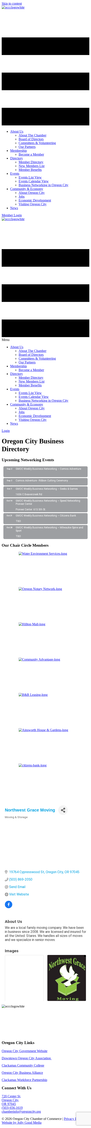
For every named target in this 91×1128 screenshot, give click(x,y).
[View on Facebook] (8, 907)
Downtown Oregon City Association (27, 1058)
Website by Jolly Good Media (21, 1122)
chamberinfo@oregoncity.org (21, 1111)
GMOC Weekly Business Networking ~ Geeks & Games (47, 488)
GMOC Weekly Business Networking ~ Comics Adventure (48, 468)
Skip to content (12, 3)
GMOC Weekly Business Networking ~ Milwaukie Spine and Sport (49, 529)
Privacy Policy (73, 1119)
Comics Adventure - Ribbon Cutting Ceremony (42, 480)
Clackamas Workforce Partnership (24, 1080)
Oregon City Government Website (24, 1051)
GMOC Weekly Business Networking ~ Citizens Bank (46, 515)
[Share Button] (63, 810)
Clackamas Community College (23, 1065)
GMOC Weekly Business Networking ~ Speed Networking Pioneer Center (48, 502)
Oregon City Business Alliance (22, 1072)
